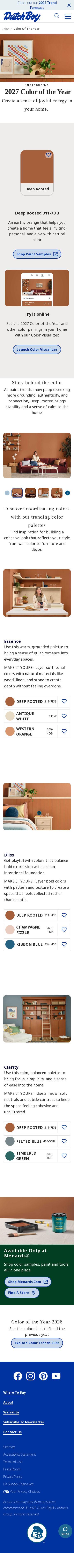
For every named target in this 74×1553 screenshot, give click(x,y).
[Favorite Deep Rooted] (48, 155)
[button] (68, 16)
